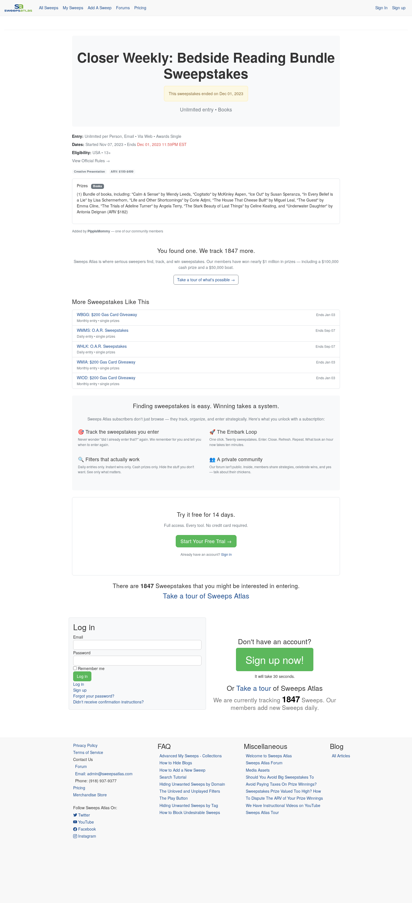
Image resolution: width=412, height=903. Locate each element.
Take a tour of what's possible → (206, 279)
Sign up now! (275, 659)
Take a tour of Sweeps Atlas (206, 595)
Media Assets (258, 770)
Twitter (83, 815)
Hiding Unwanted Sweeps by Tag (188, 805)
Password (82, 652)
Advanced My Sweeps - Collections (190, 755)
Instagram (86, 836)
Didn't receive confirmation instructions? (108, 702)
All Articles (341, 755)
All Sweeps (48, 7)
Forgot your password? (93, 696)
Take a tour (253, 688)
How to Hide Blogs (175, 762)
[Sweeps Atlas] (18, 7)
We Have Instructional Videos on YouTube (283, 805)
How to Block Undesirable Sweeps (189, 812)
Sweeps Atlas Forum (264, 762)
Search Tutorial (172, 777)
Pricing (140, 7)
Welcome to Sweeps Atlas (269, 755)
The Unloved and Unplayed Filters (189, 791)
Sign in (226, 554)
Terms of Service (88, 752)
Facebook (86, 829)
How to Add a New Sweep (182, 770)
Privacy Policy (85, 745)
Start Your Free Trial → (206, 541)
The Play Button (173, 798)
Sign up (399, 7)
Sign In (381, 7)
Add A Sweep (100, 7)
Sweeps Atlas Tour (262, 812)
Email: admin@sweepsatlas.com (104, 773)
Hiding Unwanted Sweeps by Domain (192, 784)
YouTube (85, 822)
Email (78, 637)
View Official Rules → (91, 160)
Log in (78, 684)
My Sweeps (73, 7)
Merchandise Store (90, 794)
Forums (123, 7)
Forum (81, 766)
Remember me (91, 668)
